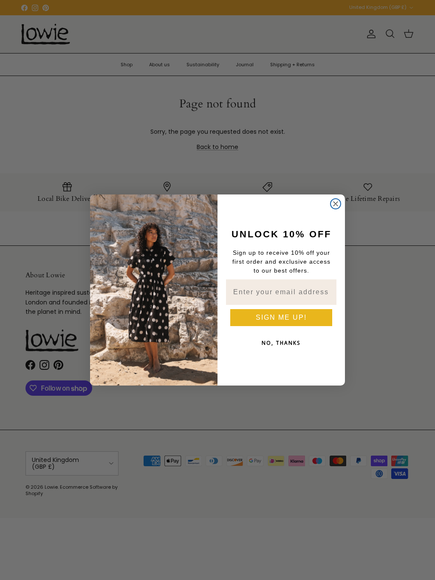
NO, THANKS (281, 342)
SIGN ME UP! (281, 317)
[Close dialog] (335, 204)
